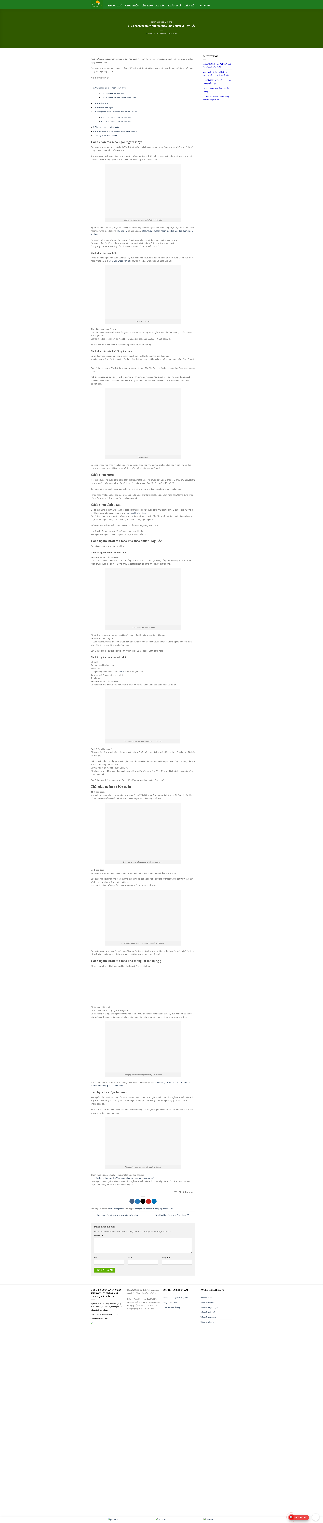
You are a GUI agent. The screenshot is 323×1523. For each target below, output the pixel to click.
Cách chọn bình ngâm (104, 107)
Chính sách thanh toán (209, 1317)
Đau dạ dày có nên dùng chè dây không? (216, 90)
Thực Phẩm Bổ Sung (171, 1307)
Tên (95, 1257)
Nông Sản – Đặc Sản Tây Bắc (175, 1298)
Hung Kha (172, 34)
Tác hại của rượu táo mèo (106, 136)
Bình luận (98, 1236)
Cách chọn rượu (102, 103)
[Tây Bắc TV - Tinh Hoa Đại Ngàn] (97, 4)
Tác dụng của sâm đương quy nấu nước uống (117, 1215)
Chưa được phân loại (161, 22)
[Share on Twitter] (137, 1201)
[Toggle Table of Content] (93, 85)
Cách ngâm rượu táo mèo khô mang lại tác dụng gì (116, 131)
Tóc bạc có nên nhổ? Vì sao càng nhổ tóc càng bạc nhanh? (216, 98)
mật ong (122, 672)
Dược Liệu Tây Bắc (171, 1302)
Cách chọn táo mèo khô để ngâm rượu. (120, 97)
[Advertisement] (143, 988)
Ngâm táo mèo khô (166, 1209)
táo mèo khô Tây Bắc (136, 513)
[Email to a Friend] (142, 1201)
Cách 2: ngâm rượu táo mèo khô (118, 121)
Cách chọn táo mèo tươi (114, 94)
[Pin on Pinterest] (148, 1201)
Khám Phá (174, 5)
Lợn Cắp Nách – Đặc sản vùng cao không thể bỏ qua (217, 82)
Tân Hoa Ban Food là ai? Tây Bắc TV (172, 1215)
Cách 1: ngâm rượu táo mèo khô (118, 117)
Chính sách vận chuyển (209, 1307)
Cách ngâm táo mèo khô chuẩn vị (146, 1209)
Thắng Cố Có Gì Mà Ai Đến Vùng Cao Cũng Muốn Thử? (217, 65)
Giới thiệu (132, 5)
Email (130, 1257)
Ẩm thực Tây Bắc (153, 5)
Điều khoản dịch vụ (208, 1298)
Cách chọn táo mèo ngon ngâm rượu (110, 88)
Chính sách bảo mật (208, 1312)
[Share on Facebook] (131, 1201)
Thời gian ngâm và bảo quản (107, 127)
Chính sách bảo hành (208, 1322)
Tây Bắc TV (122, 231)
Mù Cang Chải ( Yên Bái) (120, 261)
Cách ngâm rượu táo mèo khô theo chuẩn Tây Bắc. (116, 112)
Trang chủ (115, 5)
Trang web (166, 1257)
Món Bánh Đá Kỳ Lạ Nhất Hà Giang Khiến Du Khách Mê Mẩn (216, 73)
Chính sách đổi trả (207, 1302)
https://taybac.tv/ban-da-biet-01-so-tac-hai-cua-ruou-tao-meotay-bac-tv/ (122, 1178)
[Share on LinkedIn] (154, 1201)
